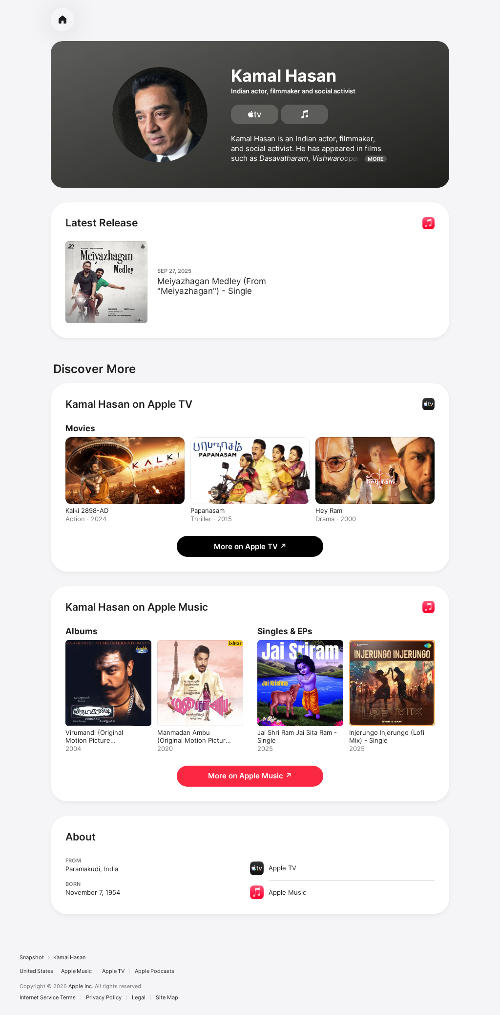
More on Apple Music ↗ (250, 775)
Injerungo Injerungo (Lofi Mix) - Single (386, 736)
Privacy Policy (104, 997)
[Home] (62, 19)
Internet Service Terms (48, 997)
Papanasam (207, 510)
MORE (376, 158)
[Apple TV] (254, 114)
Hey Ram (328, 510)
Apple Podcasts (154, 971)
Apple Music (76, 971)
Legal (139, 997)
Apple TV (113, 971)
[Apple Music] (304, 114)
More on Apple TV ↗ (250, 546)
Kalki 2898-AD (86, 510)
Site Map (167, 997)
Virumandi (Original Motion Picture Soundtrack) (94, 740)
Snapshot (32, 957)
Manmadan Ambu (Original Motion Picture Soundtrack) (193, 740)
